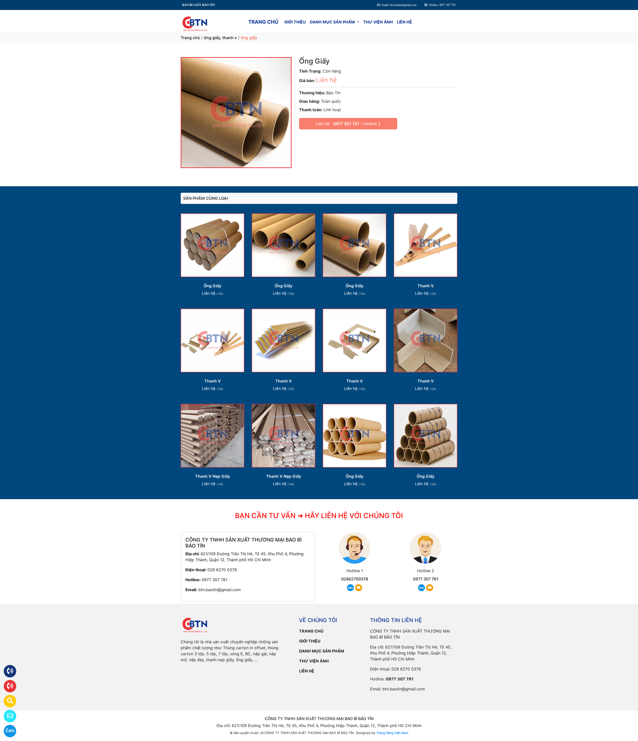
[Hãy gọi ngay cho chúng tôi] (7, 686)
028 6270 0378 (222, 569)
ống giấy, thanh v (220, 37)
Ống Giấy (212, 285)
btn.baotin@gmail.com (219, 589)
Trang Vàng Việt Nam (392, 733)
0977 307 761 (346, 123)
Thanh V (425, 285)
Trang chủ (190, 37)
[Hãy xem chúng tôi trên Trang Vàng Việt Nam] (7, 701)
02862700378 (354, 578)
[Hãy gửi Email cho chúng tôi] (7, 716)
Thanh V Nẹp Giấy (212, 476)
